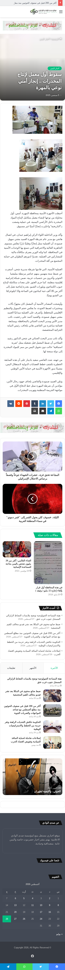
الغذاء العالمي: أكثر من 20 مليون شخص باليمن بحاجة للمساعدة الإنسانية (18, 563)
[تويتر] (50, 403)
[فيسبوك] (58, 403)
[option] (32, 776)
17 (41, 912)
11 (32, 905)
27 (15, 919)
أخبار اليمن (45, 39)
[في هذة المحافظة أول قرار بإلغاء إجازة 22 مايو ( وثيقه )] (48, 562)
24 (41, 919)
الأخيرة (54, 667)
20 (15, 912)
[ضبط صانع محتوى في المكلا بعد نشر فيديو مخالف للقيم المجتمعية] (52, 695)
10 (41, 905)
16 (49, 912)
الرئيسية (55, 39)
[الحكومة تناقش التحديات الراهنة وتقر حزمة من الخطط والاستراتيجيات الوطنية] (52, 726)
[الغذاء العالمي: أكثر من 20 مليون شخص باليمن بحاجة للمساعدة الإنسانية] (17, 549)
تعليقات (11, 667)
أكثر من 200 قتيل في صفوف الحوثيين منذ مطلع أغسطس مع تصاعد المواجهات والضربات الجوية (22, 709)
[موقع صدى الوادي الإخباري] (43, 11)
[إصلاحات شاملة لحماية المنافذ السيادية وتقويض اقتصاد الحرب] (52, 742)
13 (15, 905)
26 (24, 919)
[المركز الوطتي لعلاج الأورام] (32, 25)
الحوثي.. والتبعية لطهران (47, 791)
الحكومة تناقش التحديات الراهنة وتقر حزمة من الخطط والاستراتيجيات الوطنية (23, 725)
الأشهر (33, 667)
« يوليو (59, 934)
